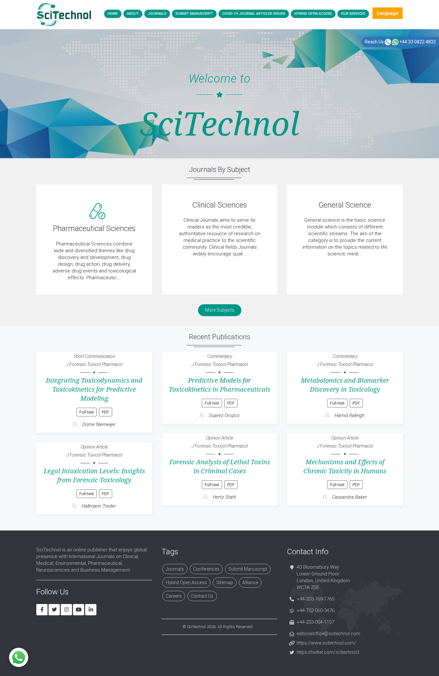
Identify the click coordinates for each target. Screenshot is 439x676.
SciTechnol (196, 626)
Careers (174, 596)
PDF (105, 412)
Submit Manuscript (194, 14)
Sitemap (224, 582)
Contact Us (202, 596)
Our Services (353, 14)
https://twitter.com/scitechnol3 (328, 652)
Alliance (250, 582)
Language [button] (387, 13)
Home (113, 14)
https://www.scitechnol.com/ (326, 642)
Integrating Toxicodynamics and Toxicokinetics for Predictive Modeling (94, 389)
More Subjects (219, 310)
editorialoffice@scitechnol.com (328, 633)
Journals (157, 14)
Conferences (206, 569)
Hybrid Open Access (313, 14)
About (133, 14)
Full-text (86, 412)
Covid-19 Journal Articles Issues (253, 14)
